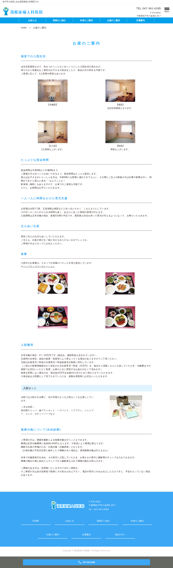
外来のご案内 (86, 20)
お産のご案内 (113, 20)
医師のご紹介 (59, 20)
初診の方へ (120, 534)
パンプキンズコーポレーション (39, 266)
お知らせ (32, 20)
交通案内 (140, 20)
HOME (24, 28)
